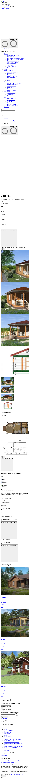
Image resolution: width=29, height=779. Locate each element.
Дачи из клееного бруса (13, 61)
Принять (3, 776)
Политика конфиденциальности (9, 760)
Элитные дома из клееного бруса (15, 59)
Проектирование (11, 98)
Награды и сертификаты (13, 75)
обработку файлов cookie (16, 774)
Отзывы (9, 79)
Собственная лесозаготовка (14, 83)
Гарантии (9, 102)
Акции (5, 69)
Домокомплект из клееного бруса (12, 739)
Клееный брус (10, 94)
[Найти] (1, 111)
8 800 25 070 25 (5, 48)
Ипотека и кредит (11, 104)
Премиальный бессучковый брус (15, 95)
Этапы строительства (12, 105)
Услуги (5, 97)
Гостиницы (10, 65)
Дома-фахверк (10, 56)
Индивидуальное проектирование (13, 743)
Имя (16, 713)
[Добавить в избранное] (10, 196)
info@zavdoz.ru (5, 755)
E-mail (16, 715)
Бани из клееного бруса (13, 62)
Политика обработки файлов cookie (12, 761)
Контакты (6, 107)
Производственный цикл (13, 84)
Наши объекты (11, 77)
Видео (8, 80)
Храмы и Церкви (11, 66)
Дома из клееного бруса (13, 55)
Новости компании (12, 76)
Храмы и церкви (11, 90)
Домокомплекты (11, 93)
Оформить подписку (6, 706)
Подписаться (4, 717)
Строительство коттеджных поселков (13, 746)
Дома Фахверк (10, 88)
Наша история (10, 73)
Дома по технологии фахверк (11, 742)
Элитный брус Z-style (9, 740)
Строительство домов (9, 744)
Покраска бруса (11, 87)
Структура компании (12, 72)
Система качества (11, 86)
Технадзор (9, 101)
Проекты (6, 54)
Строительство (11, 100)
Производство (7, 81)
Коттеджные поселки (12, 68)
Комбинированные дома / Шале (15, 58)
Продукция (7, 91)
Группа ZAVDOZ (8, 70)
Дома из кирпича (11, 63)
